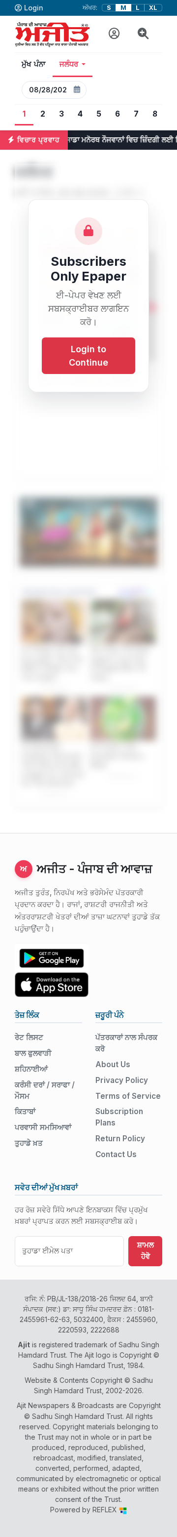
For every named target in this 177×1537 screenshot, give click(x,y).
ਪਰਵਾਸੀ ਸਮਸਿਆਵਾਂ (43, 1127)
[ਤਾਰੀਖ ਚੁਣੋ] (77, 90)
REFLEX (105, 1509)
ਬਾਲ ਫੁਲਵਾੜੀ (33, 1053)
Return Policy (120, 1138)
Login (33, 7)
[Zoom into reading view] (143, 34)
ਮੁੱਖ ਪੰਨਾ (34, 64)
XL (153, 7)
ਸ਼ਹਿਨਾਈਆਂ (31, 1069)
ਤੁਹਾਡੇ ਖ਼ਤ (29, 1143)
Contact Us (116, 1154)
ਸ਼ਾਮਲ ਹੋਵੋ (145, 1250)
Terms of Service (128, 1096)
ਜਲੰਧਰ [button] (69, 64)
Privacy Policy (121, 1080)
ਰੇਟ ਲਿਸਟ (29, 1037)
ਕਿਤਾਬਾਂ (25, 1111)
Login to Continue (88, 356)
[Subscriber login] (114, 34)
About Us (112, 1064)
